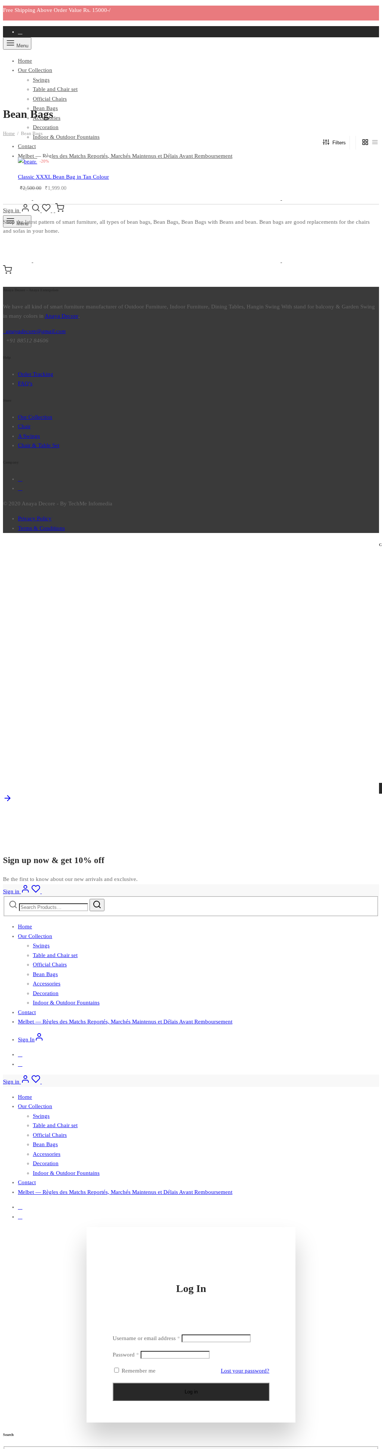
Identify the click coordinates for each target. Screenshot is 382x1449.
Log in (191, 1392)
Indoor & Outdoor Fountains (66, 137)
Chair (24, 426)
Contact (27, 146)
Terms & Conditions (41, 528)
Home (25, 61)
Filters (339, 142)
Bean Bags (45, 974)
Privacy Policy (34, 518)
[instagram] (20, 488)
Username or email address (146, 1338)
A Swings (29, 436)
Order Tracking (35, 374)
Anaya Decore (61, 316)
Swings (41, 80)
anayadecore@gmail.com (34, 331)
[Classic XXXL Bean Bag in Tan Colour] (198, 162)
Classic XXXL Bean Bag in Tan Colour (63, 177)
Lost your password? (245, 1371)
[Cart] (59, 210)
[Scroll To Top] (7, 801)
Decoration (46, 127)
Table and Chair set (55, 89)
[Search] (97, 905)
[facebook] (20, 32)
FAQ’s (25, 383)
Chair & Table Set (38, 445)
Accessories (46, 984)
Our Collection (35, 70)
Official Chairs (50, 99)
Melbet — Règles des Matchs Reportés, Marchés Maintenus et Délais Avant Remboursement (125, 156)
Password (126, 1355)
